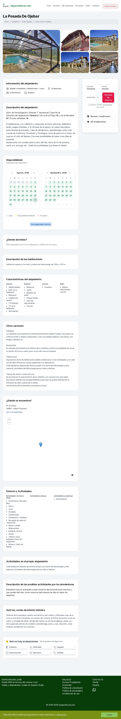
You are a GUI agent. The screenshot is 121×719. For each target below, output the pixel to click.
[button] (100, 94)
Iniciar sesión (110, 6)
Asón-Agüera (27, 22)
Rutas (88, 6)
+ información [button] (60, 715)
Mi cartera (79, 6)
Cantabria (15, 22)
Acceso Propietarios (71, 682)
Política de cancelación (72, 688)
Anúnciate (66, 685)
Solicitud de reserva (108, 97)
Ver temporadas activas (40, 224)
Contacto (95, 6)
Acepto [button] (109, 715)
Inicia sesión (107, 105)
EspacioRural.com (67, 705)
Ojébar (48, 22)
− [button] (9, 422)
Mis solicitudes (67, 6)
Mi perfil (56, 6)
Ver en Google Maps (14, 412)
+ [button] (9, 419)
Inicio (49, 6)
